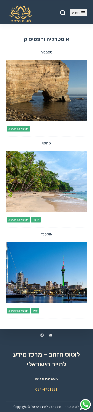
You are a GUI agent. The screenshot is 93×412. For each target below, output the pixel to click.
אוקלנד (46, 234)
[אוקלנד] (46, 272)
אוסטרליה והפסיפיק (18, 128)
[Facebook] (42, 335)
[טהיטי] (46, 181)
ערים (35, 310)
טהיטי (46, 143)
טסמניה (46, 52)
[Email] (50, 335)
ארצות (36, 219)
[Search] (63, 13)
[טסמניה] (46, 90)
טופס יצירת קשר (46, 378)
